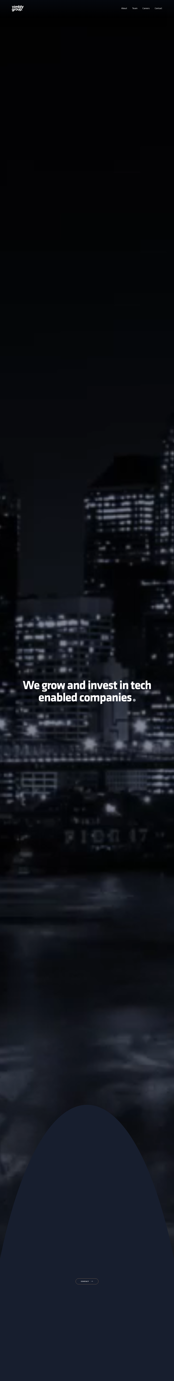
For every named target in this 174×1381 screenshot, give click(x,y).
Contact (158, 8)
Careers (146, 8)
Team (134, 8)
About (124, 8)
